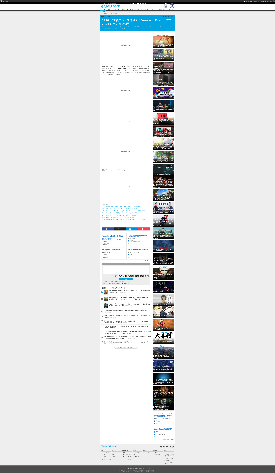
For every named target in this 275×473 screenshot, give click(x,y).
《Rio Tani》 (147, 222)
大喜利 (155, 452)
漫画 (146, 9)
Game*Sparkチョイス (158, 454)
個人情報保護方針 (138, 466)
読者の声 (140, 9)
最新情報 (134, 450)
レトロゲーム (146, 452)
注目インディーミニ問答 (106, 459)
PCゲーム (116, 9)
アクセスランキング (106, 11)
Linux (114, 456)
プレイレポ (104, 454)
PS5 (124, 452)
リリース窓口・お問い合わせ (115, 466)
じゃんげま (166, 452)
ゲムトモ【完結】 (167, 460)
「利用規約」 (118, 283)
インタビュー (104, 456)
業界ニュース (136, 456)
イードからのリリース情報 (127, 468)
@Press (150, 468)
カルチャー (145, 450)
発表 (134, 454)
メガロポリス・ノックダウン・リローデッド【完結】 (169, 455)
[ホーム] (102, 13)
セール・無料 (133, 9)
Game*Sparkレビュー (106, 452)
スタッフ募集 (135, 468)
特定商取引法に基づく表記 (168, 466)
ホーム (103, 9)
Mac (114, 454)
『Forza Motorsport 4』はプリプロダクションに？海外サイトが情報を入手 (121, 206)
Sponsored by (142, 260)
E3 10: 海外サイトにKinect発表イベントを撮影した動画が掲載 (118, 217)
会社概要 (132, 466)
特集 (109, 9)
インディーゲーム (116, 457)
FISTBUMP (162, 9)
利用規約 (161, 466)
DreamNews (145, 468)
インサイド (153, 9)
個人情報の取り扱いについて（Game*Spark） (150, 466)
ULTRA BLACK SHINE (168, 458)
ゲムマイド (170, 9)
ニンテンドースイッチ (127, 459)
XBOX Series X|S (126, 454)
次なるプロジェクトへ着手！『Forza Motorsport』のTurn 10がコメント (120, 208)
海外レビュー (104, 457)
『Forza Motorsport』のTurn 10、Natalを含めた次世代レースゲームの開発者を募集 (123, 211)
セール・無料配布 (136, 452)
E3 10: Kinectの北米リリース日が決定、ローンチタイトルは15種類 (119, 215)
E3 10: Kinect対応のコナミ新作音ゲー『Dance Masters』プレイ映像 (119, 213)
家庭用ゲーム (125, 9)
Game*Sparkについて (105, 466)
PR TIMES (140, 468)
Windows (114, 452)
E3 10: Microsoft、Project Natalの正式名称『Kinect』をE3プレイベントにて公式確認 (124, 219)
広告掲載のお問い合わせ (125, 466)
